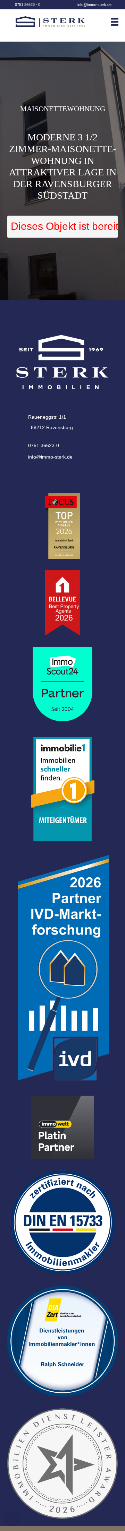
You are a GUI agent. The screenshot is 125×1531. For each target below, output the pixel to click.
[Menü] (117, 22)
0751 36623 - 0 (27, 4)
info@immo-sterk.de (94, 4)
